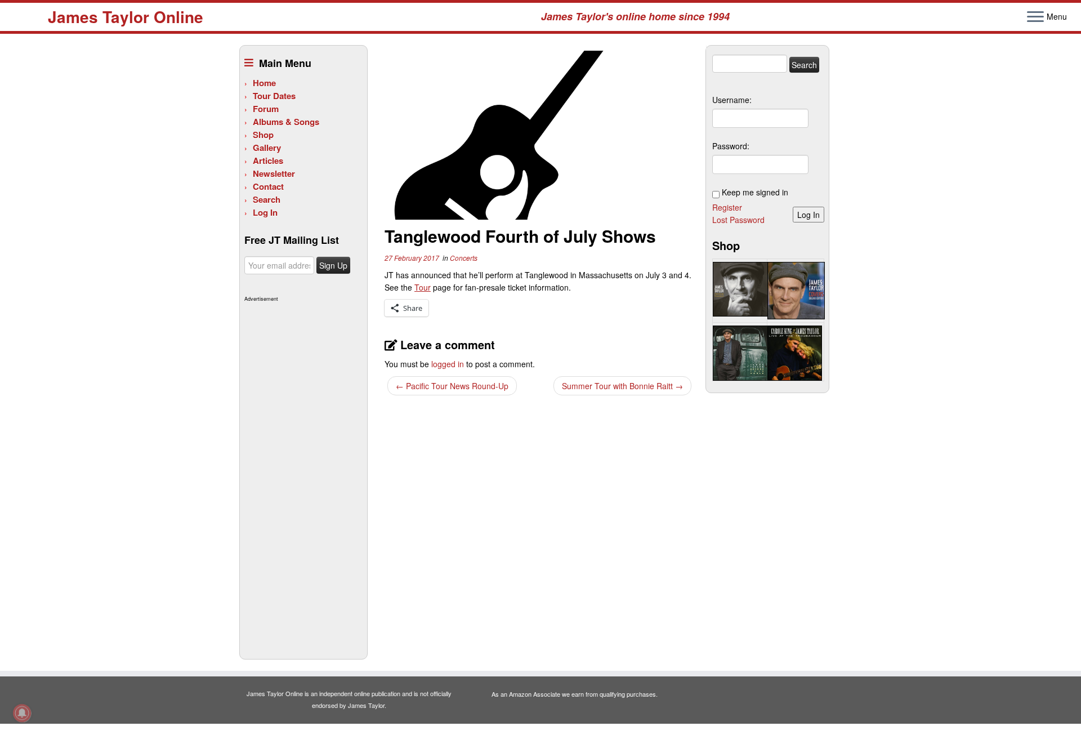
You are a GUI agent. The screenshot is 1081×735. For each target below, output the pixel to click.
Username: (732, 99)
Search (266, 199)
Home (264, 83)
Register (727, 207)
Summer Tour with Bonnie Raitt (622, 385)
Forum (266, 109)
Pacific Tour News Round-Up (452, 385)
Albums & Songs (286, 121)
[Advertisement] (302, 474)
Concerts (463, 257)
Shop (263, 134)
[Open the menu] (1035, 17)
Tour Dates (274, 96)
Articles (268, 160)
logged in (447, 363)
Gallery (267, 147)
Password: (730, 146)
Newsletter (274, 173)
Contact (268, 186)
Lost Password (738, 219)
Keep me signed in (755, 192)
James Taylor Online (125, 17)
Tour (422, 287)
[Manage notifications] (22, 713)
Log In (265, 212)
